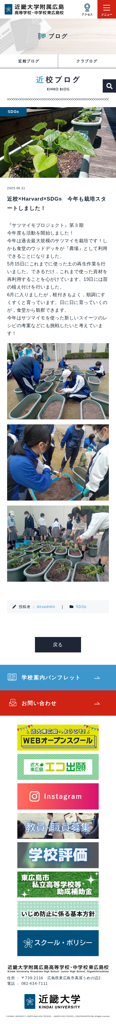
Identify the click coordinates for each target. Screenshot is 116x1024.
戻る (58, 644)
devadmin (46, 607)
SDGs (81, 607)
